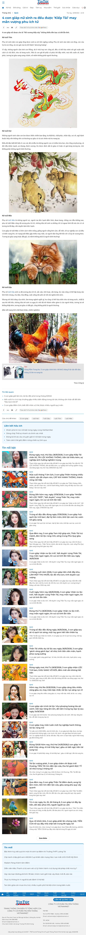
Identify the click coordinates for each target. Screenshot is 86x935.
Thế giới (57, 8)
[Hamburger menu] (3, 2)
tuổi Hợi (36, 418)
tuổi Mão (11, 220)
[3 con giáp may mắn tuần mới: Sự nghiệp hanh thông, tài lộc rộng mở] (14, 729)
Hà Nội (45, 911)
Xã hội (8, 8)
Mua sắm (47, 8)
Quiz (16, 13)
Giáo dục (76, 8)
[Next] (84, 7)
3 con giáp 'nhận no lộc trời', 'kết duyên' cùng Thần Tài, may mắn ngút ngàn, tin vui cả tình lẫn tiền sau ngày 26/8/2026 (55, 556)
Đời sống (17, 8)
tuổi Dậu (11, 292)
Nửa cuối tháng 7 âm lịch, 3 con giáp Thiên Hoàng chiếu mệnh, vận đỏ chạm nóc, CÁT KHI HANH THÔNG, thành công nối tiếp (56, 477)
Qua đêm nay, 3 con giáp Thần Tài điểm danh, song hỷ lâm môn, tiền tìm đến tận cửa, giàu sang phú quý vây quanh (55, 785)
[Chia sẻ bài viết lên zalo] (7, 27)
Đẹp (32, 8)
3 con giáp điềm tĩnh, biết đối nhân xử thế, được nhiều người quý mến (33, 405)
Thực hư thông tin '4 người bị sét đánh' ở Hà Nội (24, 880)
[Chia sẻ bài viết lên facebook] (3, 27)
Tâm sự (39, 8)
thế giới (18, 440)
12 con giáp (24, 418)
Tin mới (8, 847)
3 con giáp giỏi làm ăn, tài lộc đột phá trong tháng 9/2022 (28, 396)
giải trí (32, 437)
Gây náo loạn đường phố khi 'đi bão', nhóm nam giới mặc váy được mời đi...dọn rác (38, 874)
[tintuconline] (3, 7)
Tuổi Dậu (46, 418)
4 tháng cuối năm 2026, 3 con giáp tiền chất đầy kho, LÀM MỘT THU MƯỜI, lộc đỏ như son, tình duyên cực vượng (54, 575)
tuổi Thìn (58, 418)
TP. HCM (46, 920)
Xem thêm (43, 838)
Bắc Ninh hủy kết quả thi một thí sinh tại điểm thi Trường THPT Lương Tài (35, 852)
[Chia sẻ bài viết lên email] (12, 27)
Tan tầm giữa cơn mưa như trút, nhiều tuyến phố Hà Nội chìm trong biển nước (37, 885)
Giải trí (25, 8)
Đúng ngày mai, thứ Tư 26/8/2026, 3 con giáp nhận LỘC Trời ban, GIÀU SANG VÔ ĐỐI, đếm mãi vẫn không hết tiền (55, 670)
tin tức (18, 430)
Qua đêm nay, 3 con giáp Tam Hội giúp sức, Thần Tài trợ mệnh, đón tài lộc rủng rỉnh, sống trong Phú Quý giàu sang (56, 536)
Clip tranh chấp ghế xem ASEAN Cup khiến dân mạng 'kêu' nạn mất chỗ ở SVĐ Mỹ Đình (41, 857)
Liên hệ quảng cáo (63, 900)
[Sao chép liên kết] (16, 27)
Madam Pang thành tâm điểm (17, 863)
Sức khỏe (66, 8)
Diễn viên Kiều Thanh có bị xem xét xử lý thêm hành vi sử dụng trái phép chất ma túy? (40, 868)
